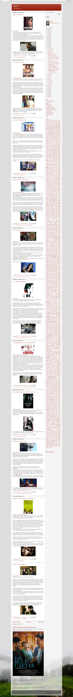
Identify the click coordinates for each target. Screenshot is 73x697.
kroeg (59, 270)
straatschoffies (54, 387)
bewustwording (58, 158)
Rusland (47, 360)
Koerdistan (51, 267)
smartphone (58, 374)
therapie (47, 396)
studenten (47, 389)
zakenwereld (58, 439)
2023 (48, 33)
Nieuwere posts (16, 621)
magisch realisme (51, 281)
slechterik (55, 373)
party (51, 332)
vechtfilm (47, 410)
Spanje (52, 380)
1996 (59, 124)
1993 (54, 124)
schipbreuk (47, 365)
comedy (54, 177)
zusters (47, 445)
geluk (59, 221)
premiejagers (51, 341)
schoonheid (58, 365)
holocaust (58, 237)
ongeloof (56, 314)
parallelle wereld (57, 331)
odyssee (48, 309)
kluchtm (59, 266)
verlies (55, 414)
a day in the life (53, 130)
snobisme (55, 375)
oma (55, 310)
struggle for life (57, 388)
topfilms (51, 398)
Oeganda (51, 309)
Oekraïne (56, 309)
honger (59, 239)
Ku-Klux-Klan (47, 271)
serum (53, 371)
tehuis (59, 392)
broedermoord (54, 167)
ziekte (51, 442)
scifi (56, 367)
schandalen (51, 363)
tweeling (59, 403)
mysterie (49, 299)
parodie (49, 332)
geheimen (58, 220)
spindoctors (58, 381)
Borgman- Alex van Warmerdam (19, 441)
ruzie (57, 360)
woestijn (59, 437)
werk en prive (49, 431)
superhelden (58, 389)
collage (56, 176)
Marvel (57, 283)
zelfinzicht (47, 441)
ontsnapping (48, 318)
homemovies (47, 238)
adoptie (52, 134)
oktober (49, 51)
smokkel (47, 375)
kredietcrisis (50, 270)
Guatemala (58, 229)
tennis (56, 393)
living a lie (53, 277)
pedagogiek (58, 332)
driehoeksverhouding (53, 199)
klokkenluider (48, 266)
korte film (58, 268)
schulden (52, 367)
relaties (52, 351)
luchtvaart (47, 279)
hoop (52, 240)
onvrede (54, 319)
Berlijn (50, 158)
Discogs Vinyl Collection (50, 107)
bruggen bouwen (55, 168)
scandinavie (58, 362)
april (49, 79)
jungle (59, 258)
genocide (50, 223)
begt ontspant (54, 156)
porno (51, 339)
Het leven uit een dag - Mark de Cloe (20, 179)
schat (55, 363)
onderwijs (55, 313)
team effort (58, 391)
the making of (54, 394)
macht (57, 280)
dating (20, 276)
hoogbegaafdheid (48, 240)
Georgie (59, 223)
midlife (53, 288)
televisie (53, 393)
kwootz (56, 271)
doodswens (58, 196)
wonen (56, 438)
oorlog (47, 320)
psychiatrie (58, 344)
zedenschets (48, 440)
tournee (57, 398)
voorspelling (52, 421)
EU (55, 207)
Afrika (56, 135)
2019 (48, 39)
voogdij (59, 420)
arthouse (19, 57)
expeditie (59, 208)
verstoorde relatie (53, 416)
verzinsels (49, 417)
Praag (55, 340)
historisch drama (49, 237)
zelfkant (50, 441)
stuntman (51, 389)
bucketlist (47, 169)
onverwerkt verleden (49, 319)
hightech (59, 235)
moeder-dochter (49, 293)
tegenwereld (56, 392)
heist (59, 231)
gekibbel (52, 221)
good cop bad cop (52, 227)
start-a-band (51, 385)
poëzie (47, 337)
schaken (47, 363)
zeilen (51, 440)
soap (46, 377)
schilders (58, 364)
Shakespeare (48, 372)
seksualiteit (55, 369)
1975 (56, 122)
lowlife (56, 278)
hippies (54, 236)
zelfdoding (54, 440)
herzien (52, 233)
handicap (59, 230)
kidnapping (58, 263)
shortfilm (53, 372)
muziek (56, 298)
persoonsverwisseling (51, 334)
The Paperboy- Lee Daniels (18, 62)
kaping (51, 261)
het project (54, 234)
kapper (57, 261)
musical (47, 298)
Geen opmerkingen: (24, 55)
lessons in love (48, 274)
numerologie (47, 308)
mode (59, 291)
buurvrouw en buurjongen (50, 171)
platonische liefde (57, 335)
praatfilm (58, 340)
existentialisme (53, 208)
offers (47, 310)
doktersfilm (56, 195)
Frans (19, 618)
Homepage (28, 621)
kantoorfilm (47, 261)
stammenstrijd (48, 384)
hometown (52, 238)
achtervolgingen (58, 132)
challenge (59, 173)
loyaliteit (59, 278)
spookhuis (56, 382)
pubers (47, 346)
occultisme (53, 308)
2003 (57, 125)
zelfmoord (53, 441)
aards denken (58, 131)
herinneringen (48, 233)
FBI (59, 211)
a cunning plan (49, 130)
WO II (57, 437)
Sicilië (59, 372)
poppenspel (47, 339)
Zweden (51, 446)
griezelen (59, 228)
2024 (48, 32)
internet (47, 250)
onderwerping (52, 313)
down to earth (58, 197)
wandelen (55, 426)
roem (59, 356)
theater (59, 395)
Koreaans (54, 268)
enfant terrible (55, 205)
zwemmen (55, 446)
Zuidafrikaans (56, 444)
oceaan (56, 308)
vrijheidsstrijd (52, 424)
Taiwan (51, 391)
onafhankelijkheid (53, 311)
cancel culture (55, 172)
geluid (58, 221)
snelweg (52, 375)
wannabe (59, 426)
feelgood (47, 212)
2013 (16, 276)
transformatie (48, 400)
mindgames (47, 290)
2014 (48, 46)
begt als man (56, 154)
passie (53, 332)
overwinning (51, 329)
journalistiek (54, 258)
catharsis (51, 173)
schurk (55, 367)
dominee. (47, 196)
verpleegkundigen (52, 415)
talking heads (55, 391)
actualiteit (56, 133)
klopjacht (54, 266)
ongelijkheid (52, 314)
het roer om (48, 235)
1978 (47, 123)
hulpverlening (55, 242)
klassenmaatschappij (49, 265)
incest (59, 247)
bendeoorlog (58, 157)
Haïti (50, 230)
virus (51, 419)
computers (48, 180)
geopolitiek (55, 223)
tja (54, 397)
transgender (52, 400)
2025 (48, 30)
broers (47, 168)
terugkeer (47, 394)
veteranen (52, 417)
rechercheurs (58, 348)
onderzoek (58, 313)
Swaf (47, 116)
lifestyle (56, 276)
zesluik (59, 441)
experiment (47, 209)
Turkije (55, 402)
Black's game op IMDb (17, 409)
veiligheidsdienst (52, 410)
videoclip (59, 417)
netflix (49, 303)
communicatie (51, 179)
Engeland (47, 206)
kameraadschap (48, 260)
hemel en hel (58, 232)
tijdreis (51, 397)
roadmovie (48, 356)
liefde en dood (51, 276)
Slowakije (50, 374)
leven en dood (58, 274)
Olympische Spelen (51, 310)
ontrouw (59, 317)
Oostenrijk (53, 320)
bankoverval (55, 152)
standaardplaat (58, 384)
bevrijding (53, 158)
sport (59, 382)
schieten (54, 364)
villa (59, 418)
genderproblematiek (52, 222)
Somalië (55, 379)
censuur (54, 173)
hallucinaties (53, 230)
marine (51, 283)
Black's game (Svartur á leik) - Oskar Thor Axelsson (24, 392)
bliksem (50, 161)
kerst (52, 263)
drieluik (59, 199)
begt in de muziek (56, 155)
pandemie (47, 331)
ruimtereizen (55, 359)
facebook (59, 209)
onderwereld (48, 313)
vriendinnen (58, 422)
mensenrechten (53, 286)
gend (48, 222)
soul (57, 379)
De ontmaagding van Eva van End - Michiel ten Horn (24, 342)
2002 (56, 125)
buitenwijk (47, 170)
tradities (59, 398)
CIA (53, 175)
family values (55, 210)
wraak (47, 439)
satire (52, 362)
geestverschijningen (49, 220)
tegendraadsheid (51, 392)
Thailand (50, 394)
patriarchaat (55, 332)
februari (49, 82)
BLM (51, 161)
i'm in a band (58, 244)
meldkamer (51, 285)
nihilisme (52, 305)
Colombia (47, 177)
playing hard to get (55, 336)
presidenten (58, 341)
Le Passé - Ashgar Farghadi (19, 564)
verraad (56, 415)
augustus (49, 73)
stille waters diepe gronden (56, 386)
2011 (16, 337)
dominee (59, 195)
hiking (47, 236)
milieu (51, 289)
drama (25, 57)
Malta (47, 282)
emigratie (51, 205)
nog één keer (58, 305)
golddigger (47, 227)
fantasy (59, 210)
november (50, 50)
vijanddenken (55, 418)
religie (56, 351)
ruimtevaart (58, 359)
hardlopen (47, 231)
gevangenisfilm (54, 224)
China (51, 175)
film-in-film (58, 213)
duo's (50, 201)
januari (49, 83)
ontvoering (52, 318)
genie (47, 223)
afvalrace (52, 136)
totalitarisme (54, 398)
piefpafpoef (50, 335)
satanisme (50, 362)
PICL (47, 335)
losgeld (51, 278)
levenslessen (58, 275)
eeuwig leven (51, 204)
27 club (54, 129)
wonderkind (53, 438)
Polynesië (56, 338)
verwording (58, 416)
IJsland (59, 245)
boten (55, 164)
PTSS (59, 345)
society (54, 378)
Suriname (47, 390)
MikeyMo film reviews (49, 112)
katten (47, 262)
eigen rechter (58, 204)
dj (46, 195)
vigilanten (52, 418)
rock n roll (54, 356)
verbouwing (50, 411)
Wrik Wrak (14, 686)
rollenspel (59, 357)
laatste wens (58, 271)
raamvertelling (58, 346)
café (56, 171)
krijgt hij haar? (54, 270)
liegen (54, 276)
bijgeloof (59, 159)
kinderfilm (51, 264)
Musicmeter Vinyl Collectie (50, 108)
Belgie (22, 57)
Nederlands (22, 174)
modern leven (53, 292)
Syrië (59, 390)
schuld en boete (48, 367)
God (51, 226)
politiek (47, 338)
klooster (52, 266)
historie (59, 236)
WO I (54, 437)
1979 (48, 123)
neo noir (56, 302)
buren (54, 170)
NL (54, 305)
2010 (48, 88)
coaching (57, 175)
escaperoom (47, 207)
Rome (51, 358)
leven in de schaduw (53, 275)
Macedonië (53, 280)
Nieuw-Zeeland (48, 305)
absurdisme (20, 493)
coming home (50, 178)
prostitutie (58, 343)
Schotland (53, 366)
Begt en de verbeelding (50, 100)
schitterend (50, 365)
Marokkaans (54, 283)
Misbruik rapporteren (50, 451)
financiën (58, 214)
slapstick (47, 373)
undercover (58, 405)
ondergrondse (58, 312)
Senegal (53, 370)
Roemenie (48, 357)
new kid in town (58, 303)
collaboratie (53, 176)
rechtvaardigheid (49, 350)
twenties (50, 404)
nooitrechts (47, 306)
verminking (58, 414)
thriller (29, 337)
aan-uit (48, 131)
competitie (55, 179)
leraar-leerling (58, 273)
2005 (48, 95)
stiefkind (50, 386)
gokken (59, 226)
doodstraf (55, 196)
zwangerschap (52, 445)
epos (53, 206)
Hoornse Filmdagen (57, 240)
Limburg (59, 276)
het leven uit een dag (49, 234)
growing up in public (53, 229)
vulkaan (50, 425)
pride (47, 342)
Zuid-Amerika (48, 444)
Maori (49, 283)
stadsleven (53, 383)
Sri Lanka (50, 383)
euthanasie (58, 207)
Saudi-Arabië (55, 362)
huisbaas (56, 241)
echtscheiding (27, 276)
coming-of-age (20, 560)
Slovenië (47, 374)
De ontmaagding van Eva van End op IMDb (20, 354)
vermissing (48, 415)
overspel (47, 329)
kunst (50, 271)
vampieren (51, 409)
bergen (47, 158)
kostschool (50, 269)
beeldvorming (51, 154)
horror (50, 241)
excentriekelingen (48, 208)
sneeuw (50, 375)
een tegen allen (50, 203)
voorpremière (48, 421)
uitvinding (52, 405)
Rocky (58, 356)
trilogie (52, 401)
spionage (47, 382)
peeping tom (48, 333)
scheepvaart (58, 363)
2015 (48, 44)
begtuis (59, 156)
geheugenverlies (48, 221)
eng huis (59, 205)
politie (59, 337)
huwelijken (58, 243)
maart (49, 80)
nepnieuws (59, 302)
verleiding (52, 414)
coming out (54, 178)
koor (52, 268)
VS (23, 560)
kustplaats (53, 271)
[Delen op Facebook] (34, 55)
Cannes (59, 172)
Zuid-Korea (51, 444)
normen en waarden (57, 306)
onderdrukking (48, 312)
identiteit (50, 245)
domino (50, 196)
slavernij (52, 373)
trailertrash (56, 399)
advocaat (58, 134)
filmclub (47, 214)
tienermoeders (58, 396)
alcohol (50, 138)
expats (56, 208)
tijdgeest (48, 397)
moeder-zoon (57, 293)
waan (53, 425)
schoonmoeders (48, 366)
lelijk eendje (53, 273)
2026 (48, 29)
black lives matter (54, 160)
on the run (48, 311)
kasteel (59, 261)
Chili (18, 276)
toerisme (56, 397)
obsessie (50, 308)
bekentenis (47, 157)
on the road (58, 310)
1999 (50, 125)
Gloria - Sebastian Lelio (18, 230)
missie (52, 291)
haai (46, 230)
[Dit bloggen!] (32, 55)
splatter (54, 382)
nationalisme (47, 301)
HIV (52, 237)
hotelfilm (53, 241)
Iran (20, 618)
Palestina (59, 330)
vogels (57, 420)
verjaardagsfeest (51, 413)
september (50, 53)
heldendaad (50, 232)
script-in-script (50, 368)
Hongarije (55, 239)
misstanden (55, 291)
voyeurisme (47, 422)
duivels (47, 201)
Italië (51, 253)
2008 (53, 126)
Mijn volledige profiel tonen (54, 23)
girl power (55, 225)
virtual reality (48, 419)
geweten (47, 225)
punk (49, 346)
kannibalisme (58, 260)
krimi (58, 270)
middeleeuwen (54, 287)
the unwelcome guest (51, 395)
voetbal (54, 420)
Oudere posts (40, 621)
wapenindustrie (48, 427)
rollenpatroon (55, 357)
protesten (47, 344)
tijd (46, 397)
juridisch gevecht (49, 259)
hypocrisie (50, 244)
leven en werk (48, 275)
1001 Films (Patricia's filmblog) (51, 109)
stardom (47, 385)
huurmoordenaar (52, 243)
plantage (53, 335)
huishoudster (50, 242)
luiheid (50, 279)
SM (52, 374)
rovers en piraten (48, 359)
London (56, 277)
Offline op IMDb (15, 31)
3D (59, 129)
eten (54, 207)
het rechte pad (58, 234)
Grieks (56, 228)
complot (59, 179)
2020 (48, 37)
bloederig (59, 161)
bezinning (51, 159)
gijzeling (52, 225)
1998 (48, 125)
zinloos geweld (58, 442)
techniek (47, 392)
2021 (48, 36)
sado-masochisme (51, 361)
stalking (59, 383)
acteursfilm (48, 133)
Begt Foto (47, 103)
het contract (55, 233)
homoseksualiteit (57, 238)
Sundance (54, 389)
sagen (55, 361)
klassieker (55, 265)
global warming (58, 225)
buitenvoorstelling (58, 169)
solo (52, 379)
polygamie (53, 338)
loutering (54, 278)
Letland (52, 274)
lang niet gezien (51, 272)
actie (51, 133)
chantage (53, 174)
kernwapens (50, 263)
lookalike (59, 277)
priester (49, 342)
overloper (59, 328)
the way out (56, 395)
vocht (52, 420)
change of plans (49, 174)
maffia (59, 280)
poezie (59, 336)
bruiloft (59, 168)
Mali (59, 281)
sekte (51, 370)
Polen (53, 337)
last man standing (57, 272)
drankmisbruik (53, 198)
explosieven (52, 209)
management (50, 282)
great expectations (50, 228)
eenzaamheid (58, 203)
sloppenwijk (58, 373)
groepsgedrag (48, 229)
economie (56, 202)
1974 (54, 122)
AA (46, 131)
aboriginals (49, 132)
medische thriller (57, 284)
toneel (48, 398)
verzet (47, 417)
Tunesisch (51, 402)
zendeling (57, 441)
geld (56, 221)
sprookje (47, 383)
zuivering (59, 444)
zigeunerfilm (54, 442)
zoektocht (47, 443)
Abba (46, 132)
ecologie (53, 202)
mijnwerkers (48, 289)
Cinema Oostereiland (49, 113)
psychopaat (56, 345)
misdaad (23, 493)
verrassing (59, 415)
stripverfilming (52, 388)
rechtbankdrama (49, 349)
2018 (48, 40)
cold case (50, 176)
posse (47, 340)
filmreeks (52, 214)
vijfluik (58, 418)
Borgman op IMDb (16, 452)
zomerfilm (54, 443)
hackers (49, 230)
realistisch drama (49, 348)
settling (57, 371)
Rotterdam (57, 358)
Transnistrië (55, 400)
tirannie (53, 397)
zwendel (59, 446)
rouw (59, 358)
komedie (58, 267)
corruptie (55, 181)
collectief (59, 176)
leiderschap (50, 273)
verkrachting (48, 414)
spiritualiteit (51, 382)
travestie (47, 401)
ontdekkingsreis (48, 317)
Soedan (59, 378)
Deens (19, 337)
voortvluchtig (56, 421)
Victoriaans (56, 417)
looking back (48, 278)
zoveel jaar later (58, 443)
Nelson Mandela (53, 302)
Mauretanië (51, 284)
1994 (56, 124)
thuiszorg (54, 396)
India (47, 248)
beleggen (51, 157)
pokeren (50, 337)
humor (47, 243)
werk (59, 430)
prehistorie (47, 341)
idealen (47, 245)
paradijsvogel (51, 331)
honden (47, 239)
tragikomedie (51, 399)
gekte (54, 221)
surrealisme (50, 390)
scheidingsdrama (25, 618)
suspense (57, 390)
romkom (54, 358)
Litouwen (50, 277)
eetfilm (47, 204)
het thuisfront (52, 235)
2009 (48, 89)
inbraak (57, 247)
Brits (47, 167)
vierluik (47, 418)
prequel (55, 341)
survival (54, 390)
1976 (58, 122)
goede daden (55, 226)
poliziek (50, 338)
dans (47, 184)
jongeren (47, 258)
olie (48, 310)
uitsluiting (47, 405)
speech (50, 381)
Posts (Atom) (20, 624)
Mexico (50, 287)
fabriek (56, 209)
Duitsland (58, 200)
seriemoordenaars (49, 371)
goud (57, 227)
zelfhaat (57, 440)
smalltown (55, 374)
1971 (50, 122)
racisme (47, 347)
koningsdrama (48, 268)
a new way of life (57, 130)
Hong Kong (51, 239)
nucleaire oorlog (57, 307)
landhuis (47, 272)
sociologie (56, 378)
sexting (59, 371)
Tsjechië (49, 402)
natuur (52, 301)
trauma (59, 400)
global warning (48, 226)
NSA (52, 307)
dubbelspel (54, 200)
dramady (50, 198)
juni (49, 76)
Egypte (55, 204)
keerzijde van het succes (55, 262)
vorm (59, 421)
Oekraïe (53, 309)
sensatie (56, 370)
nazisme (55, 301)
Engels (51, 206)
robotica (51, 356)
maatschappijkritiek (49, 280)
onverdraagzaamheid (57, 318)
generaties (56, 222)
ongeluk (59, 314)
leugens (54, 274)
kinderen (47, 264)
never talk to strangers (53, 303)
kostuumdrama (55, 269)
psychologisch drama (23, 337)
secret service (54, 368)
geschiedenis (48, 224)
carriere (47, 173)
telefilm (50, 393)
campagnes (58, 171)
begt (52, 21)
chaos (56, 174)
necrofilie (59, 301)
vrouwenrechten (57, 424)
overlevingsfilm (54, 328)
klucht (57, 266)
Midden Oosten (58, 287)
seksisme (50, 369)
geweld (59, 224)
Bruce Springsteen (51, 168)
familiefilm (50, 210)
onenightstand (48, 314)
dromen (47, 200)
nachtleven (47, 300)
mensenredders (58, 286)
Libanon (47, 276)
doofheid (47, 197)
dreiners (57, 198)
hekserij (47, 232)
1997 (47, 125)
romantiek (48, 358)
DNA (47, 195)
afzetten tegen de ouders (51, 137)
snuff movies (58, 375)
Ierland (56, 245)
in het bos (51, 247)
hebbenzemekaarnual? (55, 231)
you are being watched (52, 439)
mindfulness (58, 289)
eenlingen (54, 203)
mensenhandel (48, 286)
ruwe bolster (54, 360)
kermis (47, 263)
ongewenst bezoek (50, 315)
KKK (59, 264)
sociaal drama (52, 377)
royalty (52, 359)
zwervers (47, 447)
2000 (52, 125)
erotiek (59, 206)
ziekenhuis (48, 442)
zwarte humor (58, 445)
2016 (48, 43)
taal (49, 391)
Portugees (53, 339)
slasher (50, 373)
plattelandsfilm (49, 336)
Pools (59, 338)
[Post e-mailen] (29, 55)
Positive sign (15, 682)
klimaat (59, 265)
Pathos (14, 678)
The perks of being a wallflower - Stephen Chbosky (23, 498)
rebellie (53, 348)
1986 (58, 123)
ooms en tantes (58, 319)
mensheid (47, 287)
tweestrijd (47, 404)
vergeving (47, 413)
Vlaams (55, 419)
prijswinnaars (52, 342)
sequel (59, 370)
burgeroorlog (58, 170)
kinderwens (54, 264)
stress (48, 388)
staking (57, 383)
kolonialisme (55, 267)
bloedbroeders (55, 161)
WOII (47, 438)
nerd (46, 303)
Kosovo (47, 269)
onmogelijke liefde (57, 316)
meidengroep (47, 285)
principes (55, 342)
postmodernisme (51, 340)
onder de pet (58, 311)
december (50, 48)
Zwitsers (50, 447)
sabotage (47, 361)
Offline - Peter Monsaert (18, 14)
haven (50, 231)
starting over (55, 385)
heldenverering (54, 232)
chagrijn (56, 173)
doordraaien (53, 197)
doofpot (50, 197)
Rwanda (59, 360)
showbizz (56, 372)
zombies (51, 443)
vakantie (47, 409)
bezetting (47, 159)
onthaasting (52, 317)
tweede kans (55, 403)
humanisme (58, 242)
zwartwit (47, 446)
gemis (47, 222)
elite (49, 205)
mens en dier (57, 285)
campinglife (47, 172)
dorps (56, 197)
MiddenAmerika (48, 288)
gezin (50, 225)
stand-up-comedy (53, 384)
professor (51, 343)
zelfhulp (59, 440)
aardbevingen (54, 131)
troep (54, 401)
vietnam (49, 418)
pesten (57, 334)
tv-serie (50, 403)
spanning (55, 380)
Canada (51, 172)
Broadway (50, 167)
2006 (49, 126)
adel (49, 134)
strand (57, 387)
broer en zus (58, 167)
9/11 (46, 130)
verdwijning (53, 411)
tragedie (47, 399)
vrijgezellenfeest (53, 423)
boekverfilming (49, 163)
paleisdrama (55, 330)
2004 (48, 96)
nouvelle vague (48, 307)
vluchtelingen (48, 420)
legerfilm (47, 273)
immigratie (52, 246)
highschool (55, 235)
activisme (53, 133)
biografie (47, 160)
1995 (58, 124)
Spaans (49, 380)
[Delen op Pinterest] (35, 55)
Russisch (50, 360)
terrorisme (58, 393)
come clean (51, 177)
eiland (47, 205)
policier (56, 337)
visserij (53, 419)
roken (51, 357)
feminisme (53, 212)
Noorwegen (51, 306)
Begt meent (48, 156)
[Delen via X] (33, 55)
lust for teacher (54, 279)
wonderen (50, 438)
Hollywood (55, 237)
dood (52, 196)
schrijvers (58, 366)
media (54, 284)
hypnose (47, 244)
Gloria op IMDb (15, 241)
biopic (51, 160)
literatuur (47, 277)
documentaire (51, 195)
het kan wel (58, 233)
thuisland (52, 396)
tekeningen (47, 393)
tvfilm (52, 403)
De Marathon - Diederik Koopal (19, 120)
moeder (59, 292)
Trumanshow (56, 401)
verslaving (48, 416)
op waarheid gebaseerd (52, 321)
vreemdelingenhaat (52, 422)
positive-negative (58, 339)
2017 (59, 127)
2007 (48, 92)
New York (47, 304)
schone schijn (54, 365)
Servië (55, 371)
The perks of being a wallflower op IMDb (20, 514)
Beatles (56, 153)
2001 (54, 125)
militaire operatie (54, 289)
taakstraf (47, 391)
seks (57, 368)
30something (57, 129)
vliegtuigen (58, 419)
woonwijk (59, 438)
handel (56, 230)
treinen (50, 401)
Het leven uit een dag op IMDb (18, 192)
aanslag (50, 131)
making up (55, 281)
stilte (46, 387)
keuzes (55, 263)
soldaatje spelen (49, 379)
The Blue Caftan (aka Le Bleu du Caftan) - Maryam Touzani (24, 627)
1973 (53, 122)
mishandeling (58, 290)
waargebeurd (57, 425)
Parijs (47, 332)
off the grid (58, 309)
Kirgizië (58, 264)
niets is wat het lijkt (57, 304)
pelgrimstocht (51, 333)
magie (47, 281)
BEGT (15, 6)
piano (59, 334)
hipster (57, 236)
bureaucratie (51, 170)
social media (50, 378)
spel (55, 381)
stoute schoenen (49, 387)
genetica (59, 222)
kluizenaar (47, 267)
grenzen (54, 228)
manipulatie (53, 282)
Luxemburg (58, 279)
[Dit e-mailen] (31, 55)
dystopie (53, 201)
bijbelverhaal (55, 159)
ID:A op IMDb (15, 298)
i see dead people (54, 244)
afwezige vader (57, 136)
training (59, 399)
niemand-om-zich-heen (52, 304)
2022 (57, 128)
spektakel (53, 381)
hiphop (52, 236)
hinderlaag (49, 236)
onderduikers (53, 312)
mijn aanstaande (57, 288)
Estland (51, 207)
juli (48, 75)
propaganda (55, 343)
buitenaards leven (52, 169)
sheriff (51, 372)
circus (55, 175)
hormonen (47, 241)
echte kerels (58, 201)
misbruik (50, 290)
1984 (55, 123)
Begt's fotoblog (48, 104)
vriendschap (48, 423)
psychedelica (53, 344)
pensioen (55, 333)
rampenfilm (57, 347)
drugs (50, 200)
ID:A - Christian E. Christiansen (19, 281)
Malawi (58, 281)
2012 (16, 57)
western (59, 431)
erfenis (56, 206)
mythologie (52, 299)
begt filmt (50, 155)
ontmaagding (56, 317)
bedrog (47, 154)
